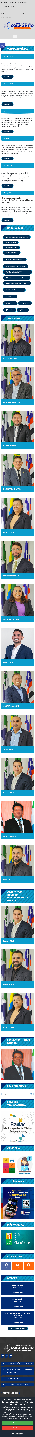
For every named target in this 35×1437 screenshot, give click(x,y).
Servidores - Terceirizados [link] (16, 266)
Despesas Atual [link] (12, 253)
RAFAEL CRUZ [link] (8, 793)
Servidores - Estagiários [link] (15, 259)
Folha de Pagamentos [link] (15, 290)
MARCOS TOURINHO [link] (11, 576)
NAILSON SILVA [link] (9, 879)
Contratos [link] (11, 303)
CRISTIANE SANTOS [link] (11, 619)
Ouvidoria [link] (6, 17)
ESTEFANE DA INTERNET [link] (12, 402)
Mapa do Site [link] (8, 6)
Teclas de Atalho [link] (9, 2)
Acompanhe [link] (17, 1292)
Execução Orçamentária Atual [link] (17, 237)
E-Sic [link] (23, 14)
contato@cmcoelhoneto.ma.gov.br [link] (19, 1384)
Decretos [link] (25, 303)
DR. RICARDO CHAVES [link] (12, 489)
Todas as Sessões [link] (18, 1328)
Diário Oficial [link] (11, 242)
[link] (2, 45)
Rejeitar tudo (17, 1428)
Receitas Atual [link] (12, 248)
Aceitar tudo (17, 1423)
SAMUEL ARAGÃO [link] (10, 359)
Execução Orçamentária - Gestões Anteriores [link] (15, 272)
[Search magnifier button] (31, 1094)
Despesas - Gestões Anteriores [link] (17, 283)
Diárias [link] (23, 310)
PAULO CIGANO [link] (9, 445)
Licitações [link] (10, 296)
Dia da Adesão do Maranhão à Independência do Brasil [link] (17, 200)
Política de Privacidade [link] (24, 1417)
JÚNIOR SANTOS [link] (9, 836)
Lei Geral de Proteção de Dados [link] (17, 1419)
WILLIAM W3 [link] (8, 749)
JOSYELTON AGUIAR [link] (11, 706)
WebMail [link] (23, 2)
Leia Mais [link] (7, 77)
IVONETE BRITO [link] (9, 532)
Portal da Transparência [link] (11, 14)
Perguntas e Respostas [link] (11, 10)
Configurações (17, 1433)
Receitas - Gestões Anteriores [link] (17, 278)
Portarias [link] (10, 310)
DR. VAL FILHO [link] (8, 662)
